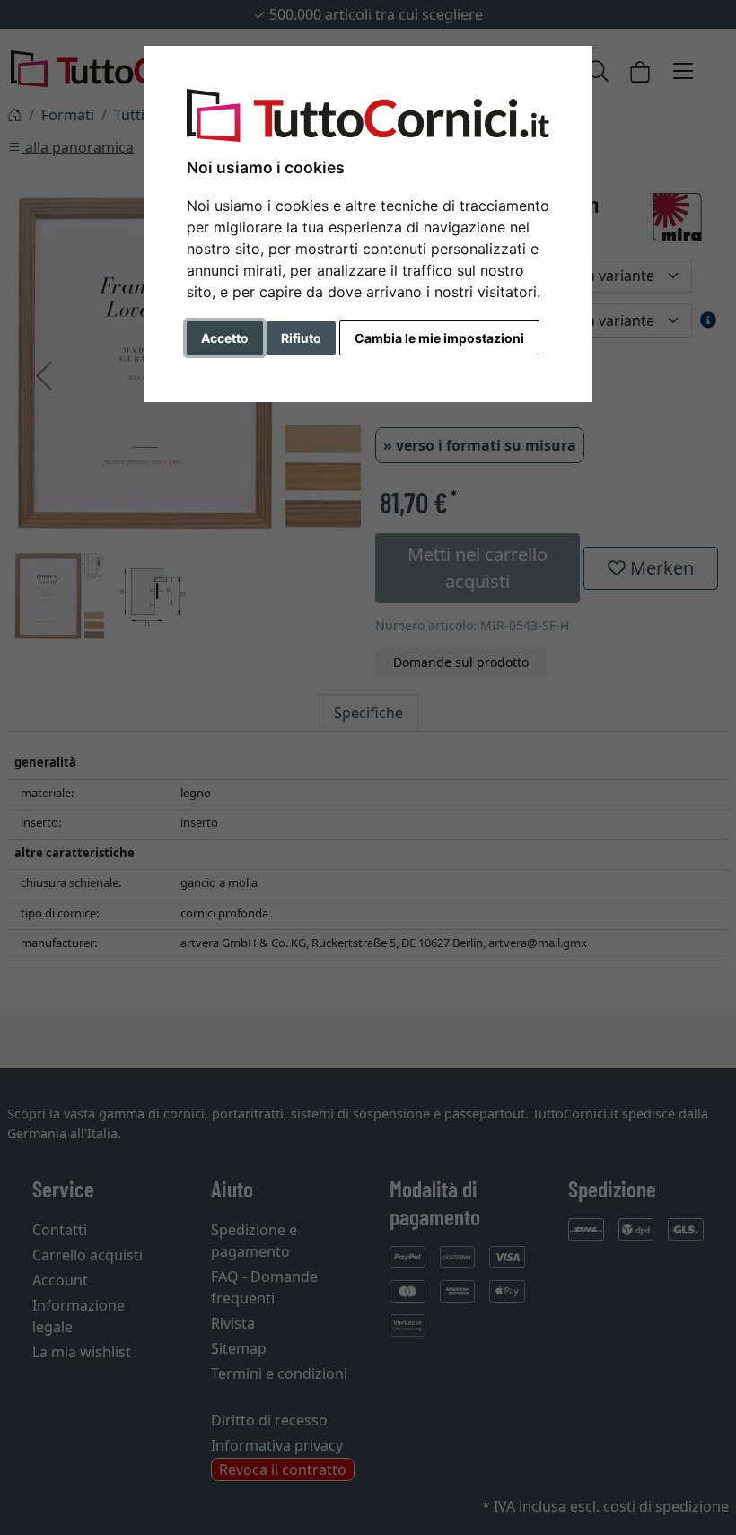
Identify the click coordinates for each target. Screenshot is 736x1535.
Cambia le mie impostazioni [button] (439, 338)
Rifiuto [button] (301, 338)
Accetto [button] (225, 338)
